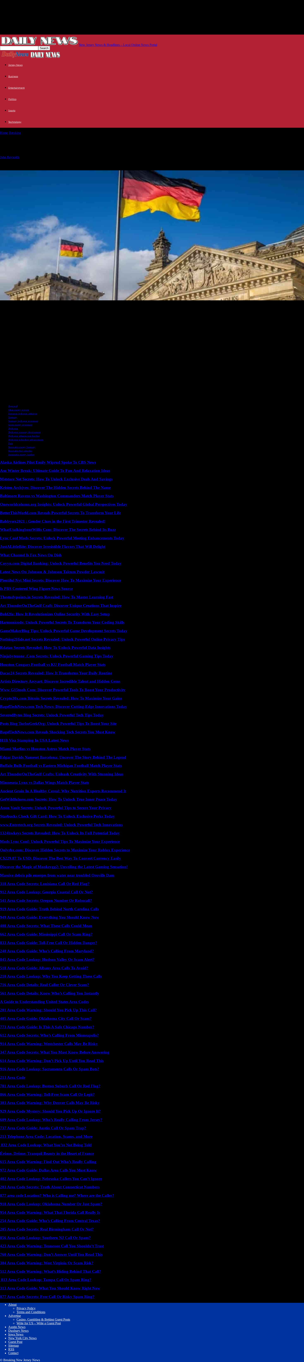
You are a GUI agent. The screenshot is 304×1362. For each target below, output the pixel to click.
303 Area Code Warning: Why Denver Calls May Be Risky (50, 1103)
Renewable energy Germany (21, 447)
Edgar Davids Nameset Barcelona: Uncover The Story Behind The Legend (63, 757)
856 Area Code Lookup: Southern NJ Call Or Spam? (45, 1238)
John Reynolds (9, 157)
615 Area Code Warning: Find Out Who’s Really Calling (48, 1162)
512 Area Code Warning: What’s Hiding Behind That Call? (50, 1271)
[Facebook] (37, 305)
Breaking (15, 133)
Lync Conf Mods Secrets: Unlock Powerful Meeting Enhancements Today (62, 538)
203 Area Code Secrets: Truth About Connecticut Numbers (49, 1187)
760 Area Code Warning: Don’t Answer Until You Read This (51, 1254)
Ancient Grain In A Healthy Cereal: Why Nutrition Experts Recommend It (63, 791)
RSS (11, 1349)
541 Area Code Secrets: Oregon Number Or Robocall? (46, 900)
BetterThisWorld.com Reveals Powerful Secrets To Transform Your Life (60, 513)
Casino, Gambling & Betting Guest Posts (43, 1319)
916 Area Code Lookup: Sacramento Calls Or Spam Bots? (49, 1069)
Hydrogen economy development (24, 432)
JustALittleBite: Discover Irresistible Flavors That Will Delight (52, 546)
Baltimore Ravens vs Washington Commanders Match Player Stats (57, 496)
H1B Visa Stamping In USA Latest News (34, 740)
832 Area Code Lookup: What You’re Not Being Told (46, 1145)
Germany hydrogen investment (23, 421)
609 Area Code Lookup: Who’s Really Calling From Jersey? (51, 1120)
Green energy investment (20, 425)
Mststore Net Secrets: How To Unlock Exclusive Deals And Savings (56, 479)
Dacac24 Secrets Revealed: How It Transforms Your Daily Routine (56, 673)
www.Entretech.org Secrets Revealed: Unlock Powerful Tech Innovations (61, 825)
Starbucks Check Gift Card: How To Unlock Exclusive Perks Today (57, 816)
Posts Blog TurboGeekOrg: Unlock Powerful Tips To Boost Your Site (58, 723)
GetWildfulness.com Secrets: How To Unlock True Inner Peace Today (58, 799)
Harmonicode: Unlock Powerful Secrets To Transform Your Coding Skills (62, 622)
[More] (53, 305)
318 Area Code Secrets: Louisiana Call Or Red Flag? (45, 884)
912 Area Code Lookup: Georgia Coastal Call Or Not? (46, 892)
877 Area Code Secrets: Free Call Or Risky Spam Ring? (47, 1297)
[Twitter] (7, 305)
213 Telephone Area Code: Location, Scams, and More (46, 1136)
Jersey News (15, 65)
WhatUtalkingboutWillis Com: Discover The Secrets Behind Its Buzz (58, 529)
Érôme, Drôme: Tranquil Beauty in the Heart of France (47, 1153)
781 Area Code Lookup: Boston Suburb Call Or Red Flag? (50, 1086)
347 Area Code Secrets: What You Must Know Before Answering (54, 1052)
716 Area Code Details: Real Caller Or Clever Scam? (44, 985)
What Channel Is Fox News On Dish (31, 555)
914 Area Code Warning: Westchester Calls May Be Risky (49, 1044)
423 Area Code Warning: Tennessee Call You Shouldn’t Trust (52, 1246)
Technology (14, 121)
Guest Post (15, 1342)
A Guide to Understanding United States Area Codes (44, 1002)
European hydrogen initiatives (22, 413)
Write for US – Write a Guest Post (39, 1323)
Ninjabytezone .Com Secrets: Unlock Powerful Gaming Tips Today (56, 656)
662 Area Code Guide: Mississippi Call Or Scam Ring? (46, 934)
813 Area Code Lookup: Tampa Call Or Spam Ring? (45, 1280)
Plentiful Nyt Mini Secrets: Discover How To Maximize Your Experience (60, 580)
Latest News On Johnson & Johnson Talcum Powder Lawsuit (52, 572)
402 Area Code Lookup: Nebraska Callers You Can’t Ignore (51, 1179)
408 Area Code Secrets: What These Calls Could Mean (46, 926)
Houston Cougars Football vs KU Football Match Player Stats (52, 664)
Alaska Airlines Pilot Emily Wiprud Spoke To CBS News (48, 462)
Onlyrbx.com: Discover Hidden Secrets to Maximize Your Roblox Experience (65, 850)
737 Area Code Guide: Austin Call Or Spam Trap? (43, 1128)
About (12, 1304)
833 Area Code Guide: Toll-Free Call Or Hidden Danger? (48, 943)
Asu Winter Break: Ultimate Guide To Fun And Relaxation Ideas (55, 470)
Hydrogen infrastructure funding (24, 436)
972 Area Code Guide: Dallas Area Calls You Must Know (48, 1170)
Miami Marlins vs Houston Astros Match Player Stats (45, 749)
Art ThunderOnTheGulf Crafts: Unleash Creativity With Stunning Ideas (61, 774)
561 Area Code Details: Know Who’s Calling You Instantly (49, 993)
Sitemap (13, 1345)
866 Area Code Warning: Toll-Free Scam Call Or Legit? (47, 1094)
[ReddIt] (22, 305)
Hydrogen (13, 428)
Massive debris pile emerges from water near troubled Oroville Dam (57, 875)
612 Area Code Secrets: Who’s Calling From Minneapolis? (49, 1035)
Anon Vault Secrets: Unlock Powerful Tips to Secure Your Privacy (55, 808)
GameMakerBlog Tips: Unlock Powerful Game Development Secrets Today (63, 631)
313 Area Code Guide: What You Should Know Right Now (50, 1288)
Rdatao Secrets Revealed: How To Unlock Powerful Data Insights (55, 647)
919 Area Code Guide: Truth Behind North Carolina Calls (49, 909)
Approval (12, 406)
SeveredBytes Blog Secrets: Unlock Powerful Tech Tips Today (52, 715)
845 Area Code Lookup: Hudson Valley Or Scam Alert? (47, 959)
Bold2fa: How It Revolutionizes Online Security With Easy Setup (55, 614)
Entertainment (16, 87)
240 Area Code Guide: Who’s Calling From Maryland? (47, 951)
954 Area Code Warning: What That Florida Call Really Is (50, 1212)
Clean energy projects (18, 410)
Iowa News (15, 1334)
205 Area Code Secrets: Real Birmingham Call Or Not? (47, 1229)
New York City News (22, 1338)
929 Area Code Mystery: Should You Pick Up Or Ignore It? (50, 1111)
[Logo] (15, 57)
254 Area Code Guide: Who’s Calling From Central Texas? (50, 1221)
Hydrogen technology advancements (25, 439)
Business (13, 76)
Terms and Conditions (31, 1312)
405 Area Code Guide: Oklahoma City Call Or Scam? (46, 1018)
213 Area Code (12, 1077)
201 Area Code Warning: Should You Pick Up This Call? (48, 1010)
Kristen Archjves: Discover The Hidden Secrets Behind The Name (55, 487)
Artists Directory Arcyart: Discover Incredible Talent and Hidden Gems (60, 681)
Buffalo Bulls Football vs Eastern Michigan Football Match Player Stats (61, 765)
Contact (13, 1353)
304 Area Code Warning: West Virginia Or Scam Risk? (46, 1263)
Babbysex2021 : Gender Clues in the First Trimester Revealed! (52, 521)
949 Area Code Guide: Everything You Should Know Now (49, 917)
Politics (12, 99)
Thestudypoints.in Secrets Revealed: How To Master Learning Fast (56, 597)
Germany (12, 417)
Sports (11, 110)
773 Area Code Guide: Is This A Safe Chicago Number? (47, 1027)
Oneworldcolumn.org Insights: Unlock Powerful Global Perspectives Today (63, 504)
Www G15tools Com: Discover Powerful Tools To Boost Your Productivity (63, 690)
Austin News (16, 1327)
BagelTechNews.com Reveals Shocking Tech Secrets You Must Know (57, 732)
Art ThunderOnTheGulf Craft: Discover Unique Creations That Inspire (60, 605)
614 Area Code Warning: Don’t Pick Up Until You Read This (52, 1061)
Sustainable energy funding (21, 454)
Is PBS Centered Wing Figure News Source (36, 588)
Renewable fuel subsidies (20, 451)
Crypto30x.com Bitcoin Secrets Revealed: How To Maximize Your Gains (61, 698)
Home (4, 133)
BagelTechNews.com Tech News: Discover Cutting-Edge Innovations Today (63, 706)
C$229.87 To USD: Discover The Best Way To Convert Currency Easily (60, 858)
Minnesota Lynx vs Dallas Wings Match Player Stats (44, 782)
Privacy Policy (26, 1308)
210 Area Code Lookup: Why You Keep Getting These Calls (51, 976)
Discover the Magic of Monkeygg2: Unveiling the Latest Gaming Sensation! (64, 867)
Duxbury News (18, 1330)
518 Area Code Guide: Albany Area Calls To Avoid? (44, 968)
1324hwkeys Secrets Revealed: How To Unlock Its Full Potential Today (60, 833)
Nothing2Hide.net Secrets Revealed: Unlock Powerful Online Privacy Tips (62, 639)
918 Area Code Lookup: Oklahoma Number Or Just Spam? (51, 1204)
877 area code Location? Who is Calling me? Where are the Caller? (57, 1195)
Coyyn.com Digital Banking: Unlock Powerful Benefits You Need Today (61, 563)
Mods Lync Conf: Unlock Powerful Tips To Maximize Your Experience (60, 841)
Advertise (14, 1315)
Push (10, 443)
